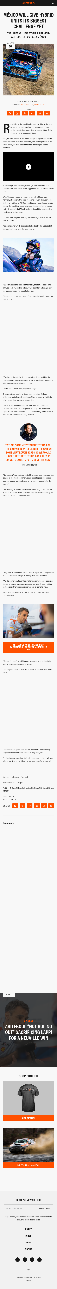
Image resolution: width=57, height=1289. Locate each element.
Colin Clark (39, 104)
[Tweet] (17, 113)
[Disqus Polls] (28, 862)
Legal (28, 1269)
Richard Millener (48, 787)
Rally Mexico (26, 787)
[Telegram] (32, 113)
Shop (28, 1242)
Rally (28, 1229)
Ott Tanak (19, 787)
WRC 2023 (6, 791)
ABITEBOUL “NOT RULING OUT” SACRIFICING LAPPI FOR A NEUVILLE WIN (28, 647)
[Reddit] (40, 113)
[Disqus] (28, 938)
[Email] (47, 113)
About (28, 1249)
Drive (28, 1235)
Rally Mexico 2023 (36, 787)
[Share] (10, 113)
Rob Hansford (27, 104)
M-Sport (12, 787)
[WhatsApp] (25, 113)
